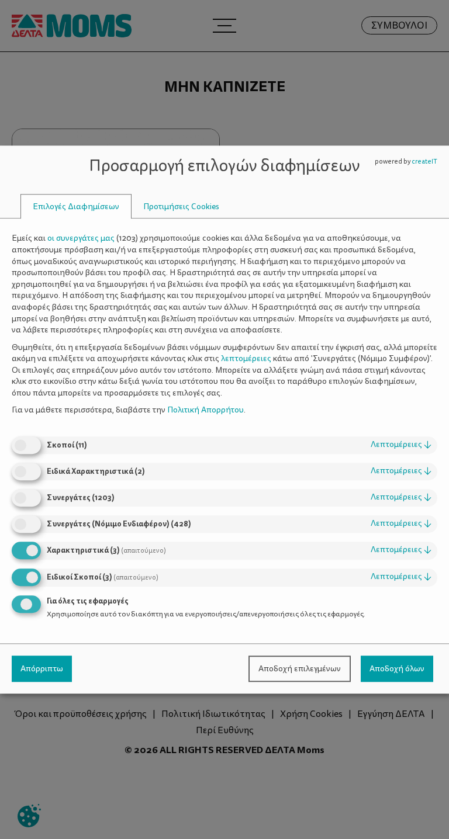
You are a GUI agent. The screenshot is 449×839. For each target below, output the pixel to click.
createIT (424, 161)
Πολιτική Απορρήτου (205, 410)
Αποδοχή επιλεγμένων (299, 668)
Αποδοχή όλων (396, 668)
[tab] (76, 206)
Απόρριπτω (41, 668)
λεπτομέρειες (401, 444)
